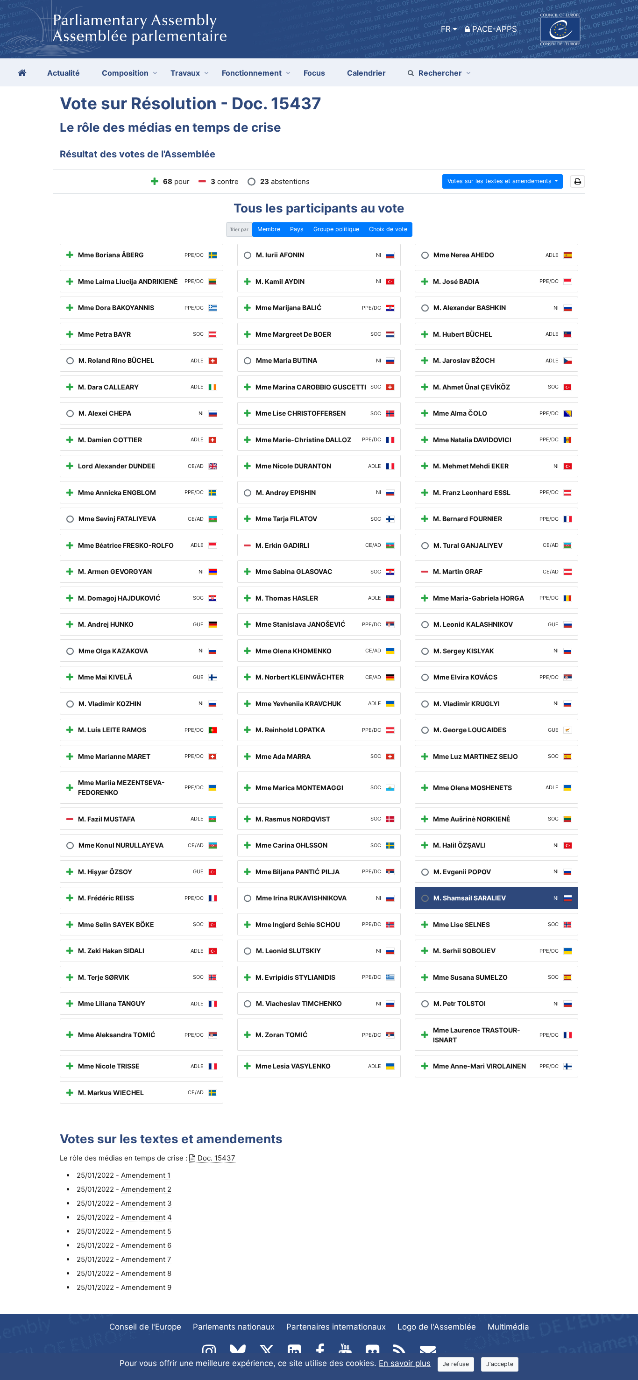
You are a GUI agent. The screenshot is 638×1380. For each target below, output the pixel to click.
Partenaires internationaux (336, 1326)
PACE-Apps (494, 29)
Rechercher (440, 73)
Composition (125, 73)
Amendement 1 (145, 1175)
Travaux (185, 73)
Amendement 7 (146, 1259)
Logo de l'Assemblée (436, 1326)
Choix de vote (388, 229)
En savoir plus (405, 1363)
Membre (268, 229)
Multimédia (508, 1326)
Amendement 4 (146, 1217)
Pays (297, 229)
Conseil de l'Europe (145, 1326)
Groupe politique (336, 229)
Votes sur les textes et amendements (500, 180)
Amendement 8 (146, 1273)
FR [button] (446, 29)
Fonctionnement (252, 73)
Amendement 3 (146, 1203)
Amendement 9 (146, 1287)
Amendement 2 (146, 1189)
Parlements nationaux (234, 1326)
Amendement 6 (146, 1245)
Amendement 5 (146, 1231)
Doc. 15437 (216, 1158)
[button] (577, 181)
